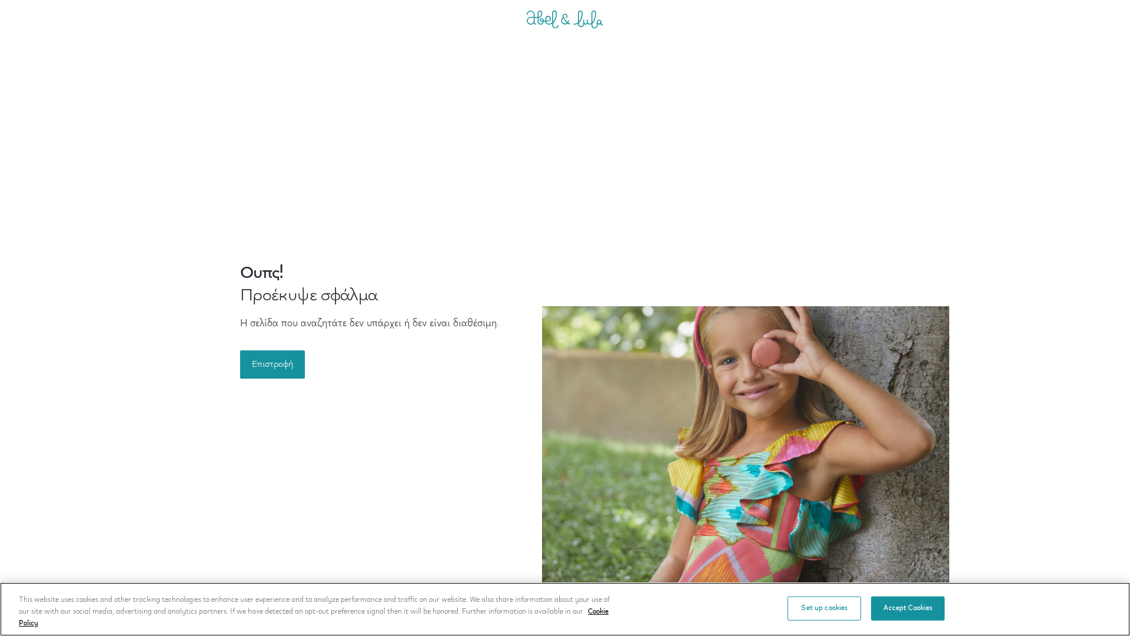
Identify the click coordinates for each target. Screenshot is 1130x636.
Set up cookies (824, 608)
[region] (565, 609)
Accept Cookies (907, 608)
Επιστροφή (272, 364)
